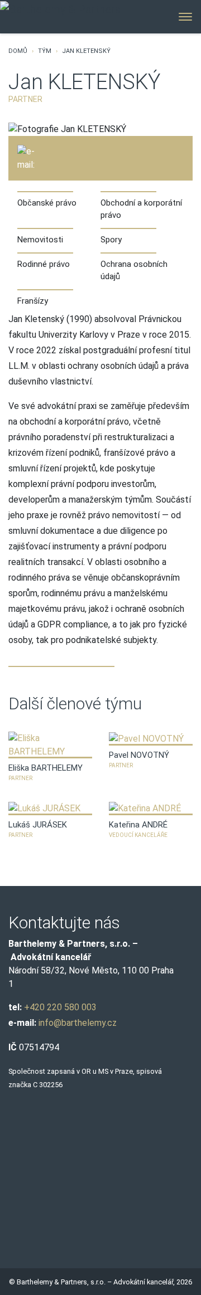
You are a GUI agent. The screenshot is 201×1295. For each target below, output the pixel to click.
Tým (44, 51)
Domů (17, 51)
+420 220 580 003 (60, 1007)
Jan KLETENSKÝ (86, 51)
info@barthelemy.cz (78, 1023)
